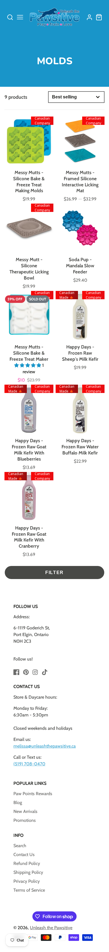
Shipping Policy (28, 872)
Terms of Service (29, 890)
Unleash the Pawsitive (51, 927)
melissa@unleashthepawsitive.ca (44, 746)
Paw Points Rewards (32, 793)
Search (19, 845)
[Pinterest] (26, 672)
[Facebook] (16, 672)
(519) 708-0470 (29, 763)
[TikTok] (45, 672)
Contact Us (24, 854)
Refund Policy (26, 863)
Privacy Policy (26, 881)
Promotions (24, 820)
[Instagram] (35, 672)
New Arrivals (25, 811)
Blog (17, 802)
